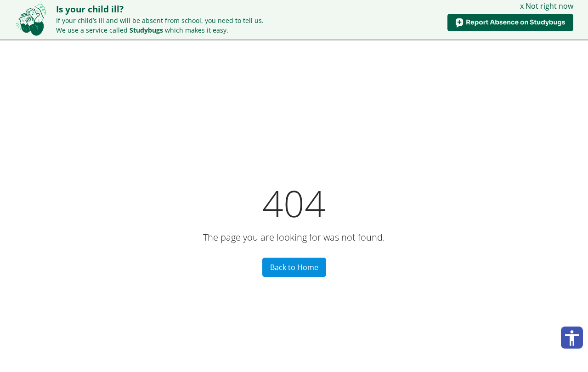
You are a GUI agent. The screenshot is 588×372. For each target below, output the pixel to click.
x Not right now (546, 6)
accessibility (572, 338)
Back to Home (294, 267)
